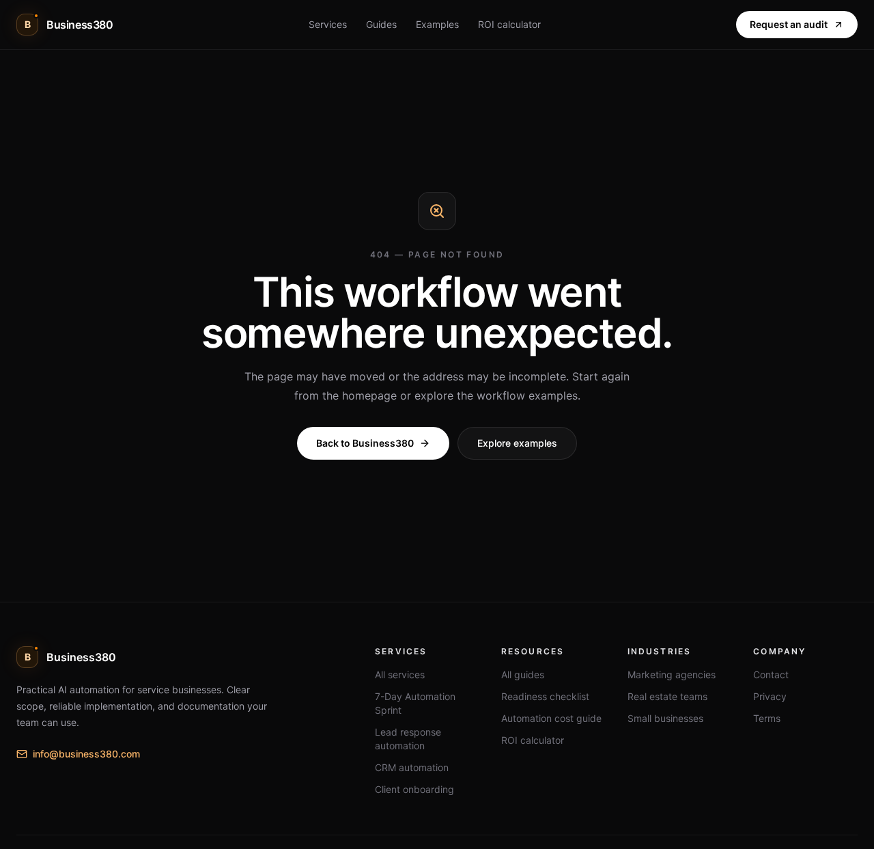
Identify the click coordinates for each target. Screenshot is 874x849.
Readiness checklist (545, 696)
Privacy (770, 696)
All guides (522, 674)
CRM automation (412, 767)
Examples (437, 24)
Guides (381, 24)
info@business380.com (86, 754)
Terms (766, 718)
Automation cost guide (551, 718)
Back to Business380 (365, 443)
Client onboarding (414, 789)
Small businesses (665, 718)
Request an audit (789, 24)
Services (328, 24)
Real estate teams (667, 696)
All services (400, 674)
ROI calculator (509, 24)
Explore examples (517, 443)
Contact (771, 674)
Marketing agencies (672, 674)
